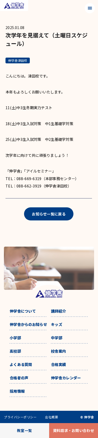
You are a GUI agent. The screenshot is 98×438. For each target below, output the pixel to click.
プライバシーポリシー (20, 417)
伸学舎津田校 (17, 60)
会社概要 (51, 417)
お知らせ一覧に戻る (49, 214)
